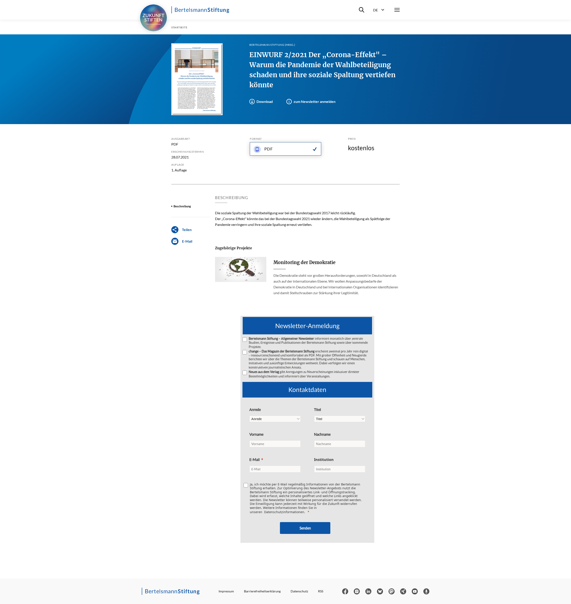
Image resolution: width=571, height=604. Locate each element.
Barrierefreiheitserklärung (262, 591)
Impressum (226, 591)
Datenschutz (299, 591)
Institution (324, 459)
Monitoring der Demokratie (304, 262)
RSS (320, 591)
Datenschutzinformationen (284, 512)
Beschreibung (182, 206)
